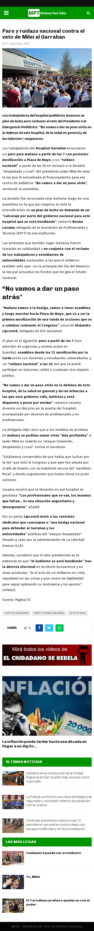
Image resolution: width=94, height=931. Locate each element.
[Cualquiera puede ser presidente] (13, 858)
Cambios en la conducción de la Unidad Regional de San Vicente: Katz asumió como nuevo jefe (58, 777)
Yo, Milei (33, 877)
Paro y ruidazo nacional (49, 613)
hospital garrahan (16, 613)
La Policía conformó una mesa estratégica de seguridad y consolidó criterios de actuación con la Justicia (59, 801)
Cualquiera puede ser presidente (53, 853)
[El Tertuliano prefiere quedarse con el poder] (13, 905)
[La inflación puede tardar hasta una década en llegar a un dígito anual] (47, 705)
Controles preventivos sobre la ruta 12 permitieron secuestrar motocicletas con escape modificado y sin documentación (55, 825)
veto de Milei (78, 613)
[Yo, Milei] (13, 882)
